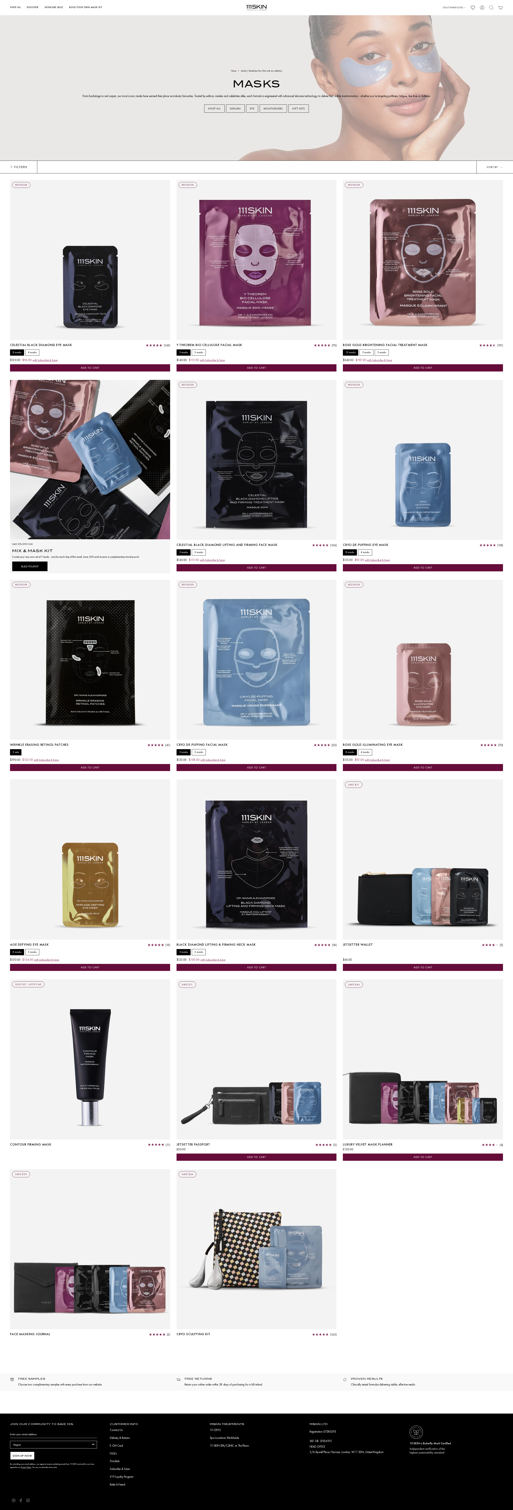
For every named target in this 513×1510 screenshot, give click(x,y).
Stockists (114, 1461)
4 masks (32, 352)
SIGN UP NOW (22, 1455)
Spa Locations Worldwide (224, 1438)
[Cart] (500, 7)
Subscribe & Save (119, 1469)
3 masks (198, 352)
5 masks (183, 352)
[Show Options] (93, 1444)
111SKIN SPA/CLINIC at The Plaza (229, 1446)
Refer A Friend (117, 1485)
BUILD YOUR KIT (29, 566)
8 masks (17, 352)
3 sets (16, 752)
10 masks (350, 352)
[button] (15, 7)
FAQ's (113, 1453)
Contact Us (116, 1430)
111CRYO (215, 1430)
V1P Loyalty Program (121, 1477)
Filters (20, 167)
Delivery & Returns (119, 1438)
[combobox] (52, 1444)
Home (233, 70)
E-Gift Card (116, 1446)
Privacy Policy (26, 1467)
